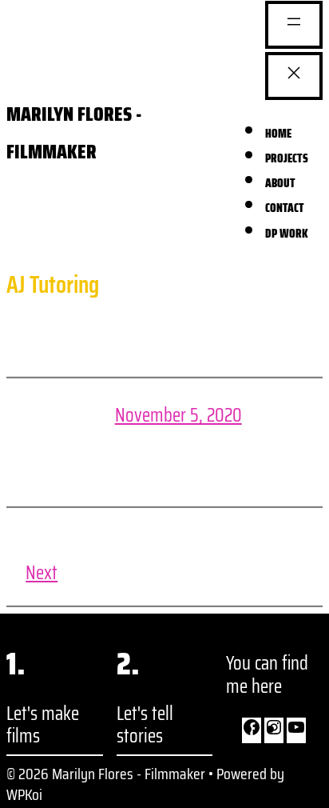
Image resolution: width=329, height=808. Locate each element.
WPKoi (24, 794)
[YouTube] (296, 730)
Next (41, 573)
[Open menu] (294, 25)
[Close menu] (294, 76)
